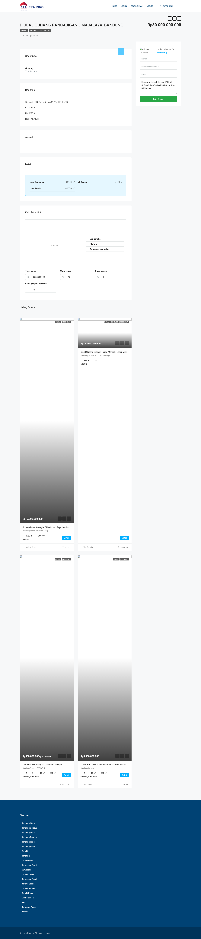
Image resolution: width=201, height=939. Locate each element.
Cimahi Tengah (28, 888)
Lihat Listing (161, 53)
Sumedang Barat (29, 865)
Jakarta (25, 912)
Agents (150, 6)
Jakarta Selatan (29, 884)
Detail (66, 538)
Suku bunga (101, 271)
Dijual (24, 31)
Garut (24, 902)
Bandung (26, 856)
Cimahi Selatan (28, 874)
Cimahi (25, 851)
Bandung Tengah (29, 837)
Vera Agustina (89, 547)
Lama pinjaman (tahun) (36, 283)
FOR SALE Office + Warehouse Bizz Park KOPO (103, 764)
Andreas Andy (31, 547)
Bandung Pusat (28, 832)
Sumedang (26, 870)
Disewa (33, 31)
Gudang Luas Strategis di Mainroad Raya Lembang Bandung (51, 527)
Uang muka (65, 271)
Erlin (27, 784)
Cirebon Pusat (28, 898)
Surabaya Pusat (29, 907)
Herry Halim (88, 784)
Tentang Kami (136, 6)
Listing (124, 6)
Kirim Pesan (158, 99)
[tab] (121, 51)
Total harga (30, 271)
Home (114, 6)
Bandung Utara (28, 823)
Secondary (45, 31)
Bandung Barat (28, 846)
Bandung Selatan (29, 828)
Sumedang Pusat (29, 879)
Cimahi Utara (27, 860)
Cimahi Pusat (27, 893)
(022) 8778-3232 (166, 6)
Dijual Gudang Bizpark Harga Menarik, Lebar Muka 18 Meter (109, 352)
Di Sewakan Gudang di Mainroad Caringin (42, 764)
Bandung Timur (28, 842)
